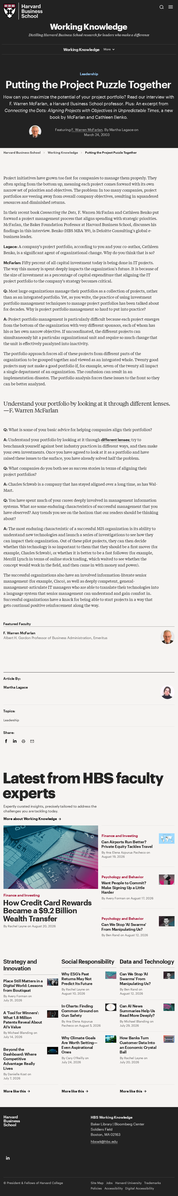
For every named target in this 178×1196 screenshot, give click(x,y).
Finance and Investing (21, 895)
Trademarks (152, 1183)
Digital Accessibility (139, 1188)
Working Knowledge (88, 26)
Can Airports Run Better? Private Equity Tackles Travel (127, 844)
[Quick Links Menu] (171, 7)
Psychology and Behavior (122, 877)
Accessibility (113, 1188)
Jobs (109, 1183)
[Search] (162, 7)
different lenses (115, 439)
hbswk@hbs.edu (104, 1141)
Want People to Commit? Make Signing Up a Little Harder (123, 887)
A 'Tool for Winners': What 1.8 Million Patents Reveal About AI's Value (22, 1019)
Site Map (97, 1183)
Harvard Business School (22, 152)
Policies (96, 1188)
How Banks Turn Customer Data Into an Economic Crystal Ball (138, 1044)
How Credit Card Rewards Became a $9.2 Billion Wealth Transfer (47, 910)
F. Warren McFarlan (86, 130)
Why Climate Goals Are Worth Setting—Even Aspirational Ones (79, 1044)
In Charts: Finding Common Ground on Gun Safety (79, 1010)
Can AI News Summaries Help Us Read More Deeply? (137, 1010)
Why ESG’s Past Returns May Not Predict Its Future (76, 978)
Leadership (89, 74)
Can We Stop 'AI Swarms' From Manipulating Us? (123, 926)
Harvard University (128, 1183)
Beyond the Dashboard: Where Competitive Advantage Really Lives (19, 1058)
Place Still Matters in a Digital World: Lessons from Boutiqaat (23, 985)
